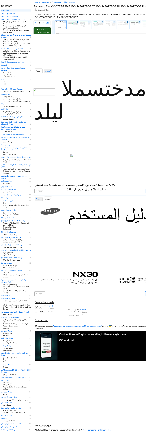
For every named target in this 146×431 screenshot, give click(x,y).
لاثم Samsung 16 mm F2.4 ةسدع (13, 377)
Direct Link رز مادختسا (9, 232)
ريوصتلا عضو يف (7, 331)
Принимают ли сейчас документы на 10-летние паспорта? (77, 326)
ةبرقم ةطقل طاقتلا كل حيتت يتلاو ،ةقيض (16, 157)
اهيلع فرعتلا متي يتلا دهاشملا (11, 408)
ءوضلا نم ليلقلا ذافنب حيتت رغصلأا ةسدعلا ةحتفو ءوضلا (13, 128)
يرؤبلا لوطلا (5, 380)
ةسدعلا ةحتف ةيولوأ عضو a (11, 424)
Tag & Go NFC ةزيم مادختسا (12, 89)
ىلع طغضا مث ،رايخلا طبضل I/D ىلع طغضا (16, 250)
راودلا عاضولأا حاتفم (8, 210)
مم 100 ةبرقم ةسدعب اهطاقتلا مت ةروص (14, 177)
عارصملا (4, 418)
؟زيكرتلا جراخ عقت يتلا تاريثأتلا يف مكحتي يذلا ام (16, 166)
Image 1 (48, 71)
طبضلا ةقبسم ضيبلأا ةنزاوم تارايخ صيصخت (13, 69)
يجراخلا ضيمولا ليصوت (9, 397)
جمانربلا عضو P (6, 415)
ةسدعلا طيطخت (7, 365)
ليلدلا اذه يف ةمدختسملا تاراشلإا (12, 62)
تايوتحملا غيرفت (7, 201)
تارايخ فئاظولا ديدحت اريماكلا (11, 270)
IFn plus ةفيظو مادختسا (10, 317)
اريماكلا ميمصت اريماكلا (9, 218)
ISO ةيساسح (5, 145)
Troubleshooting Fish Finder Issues (97, 430)
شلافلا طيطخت (6, 392)
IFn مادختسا (5, 295)
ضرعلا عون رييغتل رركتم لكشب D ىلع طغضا (14, 354)
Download (42, 31)
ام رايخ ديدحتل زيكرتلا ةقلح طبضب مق (15, 312)
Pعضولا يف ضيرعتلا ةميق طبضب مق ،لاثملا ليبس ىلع (14, 281)
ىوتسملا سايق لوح (7, 338)
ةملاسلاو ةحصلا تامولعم (9, 16)
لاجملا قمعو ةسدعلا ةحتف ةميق (12, 134)
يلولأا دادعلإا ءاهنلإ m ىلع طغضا (12, 258)
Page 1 (38, 199)
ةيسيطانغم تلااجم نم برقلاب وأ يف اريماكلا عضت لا (16, 36)
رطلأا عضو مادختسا (8, 430)
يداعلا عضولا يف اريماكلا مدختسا (12, 49)
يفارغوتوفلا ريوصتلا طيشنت (11, 195)
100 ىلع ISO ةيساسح (8, 189)
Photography (57, 2)
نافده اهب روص (6, 186)
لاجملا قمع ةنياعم (7, 181)
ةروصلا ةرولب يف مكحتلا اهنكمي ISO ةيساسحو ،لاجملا (14, 149)
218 (47, 23)
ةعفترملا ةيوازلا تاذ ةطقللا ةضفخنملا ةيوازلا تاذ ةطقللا (14, 123)
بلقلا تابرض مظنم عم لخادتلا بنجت (13, 19)
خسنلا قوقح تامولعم (8, 13)
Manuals (37, 2)
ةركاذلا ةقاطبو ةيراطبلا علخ (11, 237)
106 (2, 80)
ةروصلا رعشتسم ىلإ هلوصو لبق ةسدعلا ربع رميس (15, 138)
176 (2, 104)
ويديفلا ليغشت (6, 346)
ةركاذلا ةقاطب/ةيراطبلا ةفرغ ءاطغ (13, 221)
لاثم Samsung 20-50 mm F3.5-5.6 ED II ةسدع (16, 371)
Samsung (46, 2)
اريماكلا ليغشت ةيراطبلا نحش (11, 245)
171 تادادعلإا (5, 94)
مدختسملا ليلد (6, 10)
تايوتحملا (4, 65)
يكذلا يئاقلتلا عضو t (7, 403)
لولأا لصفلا (5, 198)
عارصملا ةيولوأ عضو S (9, 427)
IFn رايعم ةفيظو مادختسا (10, 298)
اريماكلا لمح (5, 109)
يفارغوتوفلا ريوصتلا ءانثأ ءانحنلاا (12, 117)
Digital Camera (69, 2)
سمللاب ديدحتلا (6, 263)
